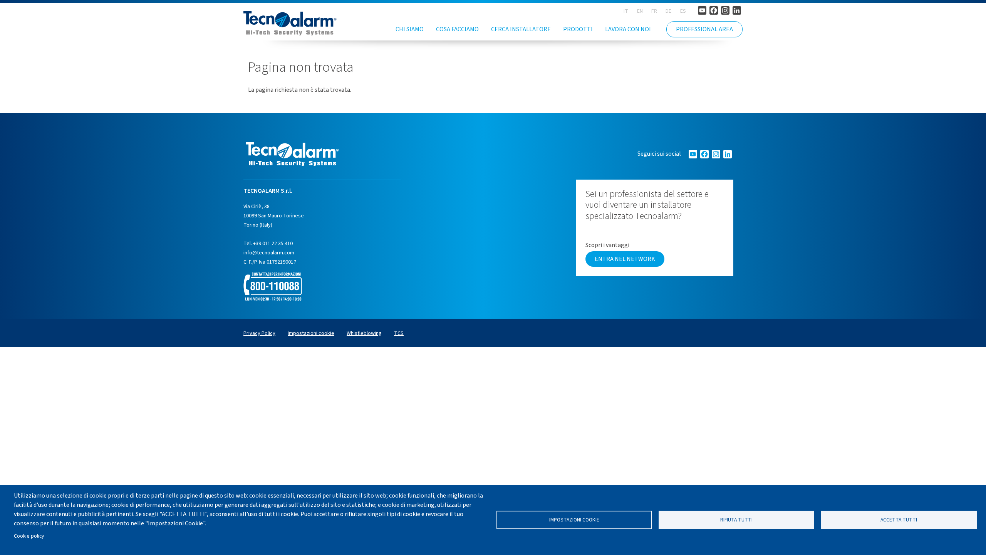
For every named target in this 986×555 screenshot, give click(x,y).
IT (626, 11)
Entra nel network (625, 259)
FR (654, 11)
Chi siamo (410, 29)
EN (640, 11)
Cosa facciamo (457, 29)
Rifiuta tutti (736, 519)
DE (668, 11)
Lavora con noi (628, 29)
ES (683, 11)
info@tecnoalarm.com (268, 253)
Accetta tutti (898, 519)
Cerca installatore (521, 29)
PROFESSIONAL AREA (704, 29)
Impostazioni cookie (574, 519)
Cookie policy (29, 536)
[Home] (290, 23)
